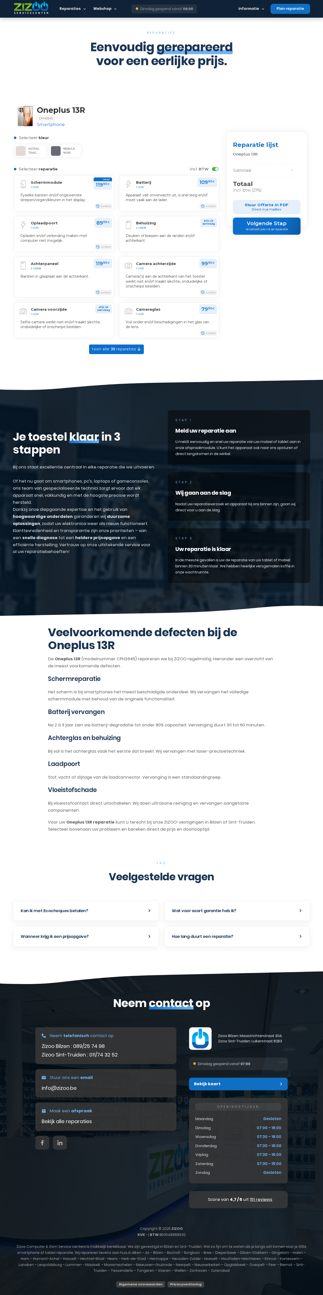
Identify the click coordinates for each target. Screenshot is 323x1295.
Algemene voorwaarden (141, 1284)
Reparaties (70, 8)
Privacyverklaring (186, 1284)
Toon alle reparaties (114, 349)
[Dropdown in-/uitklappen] (84, 9)
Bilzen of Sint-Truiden (232, 822)
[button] (86, 910)
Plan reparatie (290, 8)
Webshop (102, 8)
